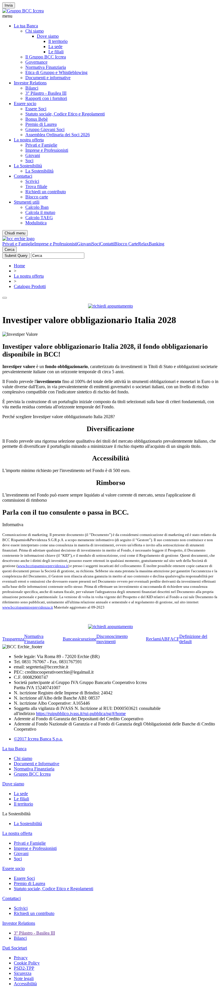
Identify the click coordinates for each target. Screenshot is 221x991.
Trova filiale (36, 186)
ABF (165, 638)
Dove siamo (48, 36)
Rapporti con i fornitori (46, 98)
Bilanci (31, 88)
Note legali (24, 978)
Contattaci (23, 176)
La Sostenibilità (28, 165)
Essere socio (25, 103)
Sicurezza (22, 973)
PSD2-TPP (24, 968)
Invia (9, 5)
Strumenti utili (26, 202)
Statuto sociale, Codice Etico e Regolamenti (65, 113)
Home (19, 265)
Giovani (32, 155)
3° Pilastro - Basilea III (45, 93)
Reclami (153, 638)
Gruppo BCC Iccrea (32, 774)
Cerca (9, 249)
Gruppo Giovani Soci (44, 129)
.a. (60, 738)
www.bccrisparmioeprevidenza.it (43, 566)
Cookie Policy (27, 962)
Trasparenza (13, 638)
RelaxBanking (151, 243)
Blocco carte (36, 196)
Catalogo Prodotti (30, 286)
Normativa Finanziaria (45, 67)
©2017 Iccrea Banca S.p (36, 738)
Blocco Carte (126, 243)
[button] (110, 16)
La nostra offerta (29, 139)
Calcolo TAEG (39, 217)
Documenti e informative (48, 77)
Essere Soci (35, 108)
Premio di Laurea (41, 124)
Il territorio (58, 41)
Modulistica (36, 222)
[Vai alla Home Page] (18, 238)
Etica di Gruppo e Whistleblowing (56, 72)
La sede (55, 46)
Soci (29, 160)
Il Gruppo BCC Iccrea (45, 56)
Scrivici (32, 181)
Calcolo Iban (37, 207)
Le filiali (56, 51)
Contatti (107, 243)
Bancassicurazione (79, 638)
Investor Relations (30, 82)
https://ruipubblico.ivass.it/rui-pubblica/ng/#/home (81, 713)
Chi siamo (34, 31)
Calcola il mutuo (40, 212)
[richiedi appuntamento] (110, 306)
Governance (36, 62)
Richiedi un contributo (45, 191)
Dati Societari (14, 947)
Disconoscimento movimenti (112, 639)
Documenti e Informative (36, 763)
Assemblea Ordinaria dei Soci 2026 (57, 134)
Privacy (21, 957)
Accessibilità (25, 983)
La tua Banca (26, 25)
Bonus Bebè (36, 119)
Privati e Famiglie (41, 145)
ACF (174, 638)
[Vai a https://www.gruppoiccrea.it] (23, 10)
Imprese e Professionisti (46, 150)
